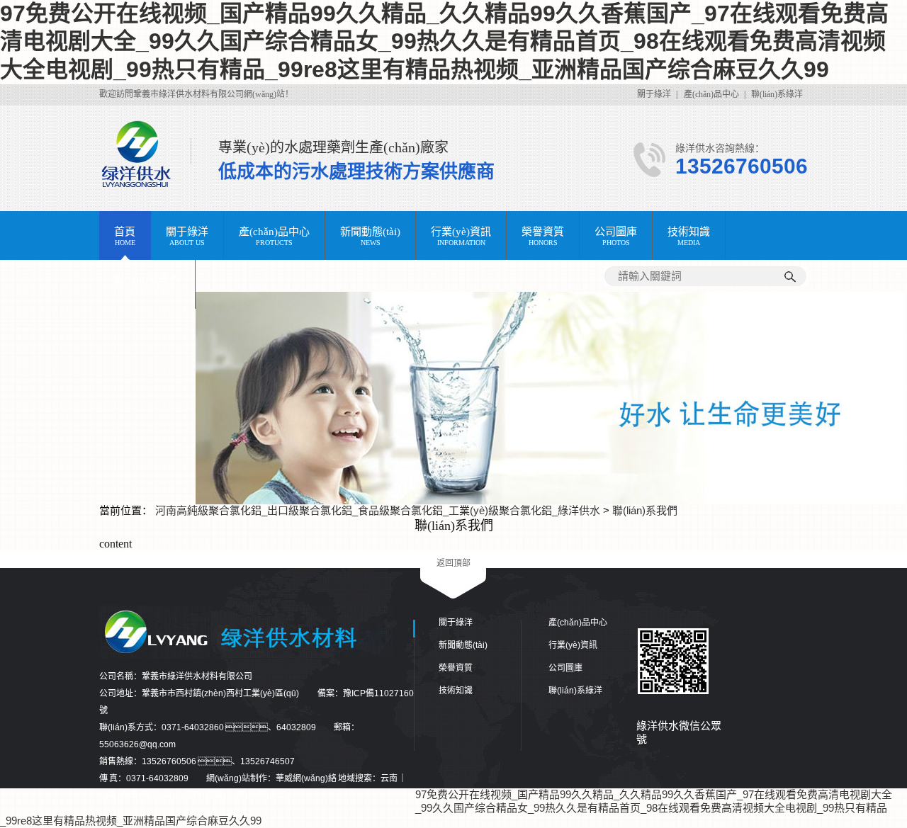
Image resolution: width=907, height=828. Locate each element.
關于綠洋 (654, 94)
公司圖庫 (565, 668)
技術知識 (456, 691)
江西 (193, 795)
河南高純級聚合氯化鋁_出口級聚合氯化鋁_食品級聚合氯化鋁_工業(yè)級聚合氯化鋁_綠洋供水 (377, 510)
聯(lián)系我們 (644, 510)
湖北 (172, 795)
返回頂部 (453, 563)
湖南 (129, 795)
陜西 (257, 795)
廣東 (214, 795)
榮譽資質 (456, 668)
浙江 (278, 795)
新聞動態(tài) (463, 645)
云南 (390, 778)
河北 (151, 795)
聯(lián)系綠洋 (777, 94)
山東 (108, 795)
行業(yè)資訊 (572, 645)
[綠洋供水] (151, 154)
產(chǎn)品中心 (711, 94)
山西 (236, 795)
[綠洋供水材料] (550, 500)
